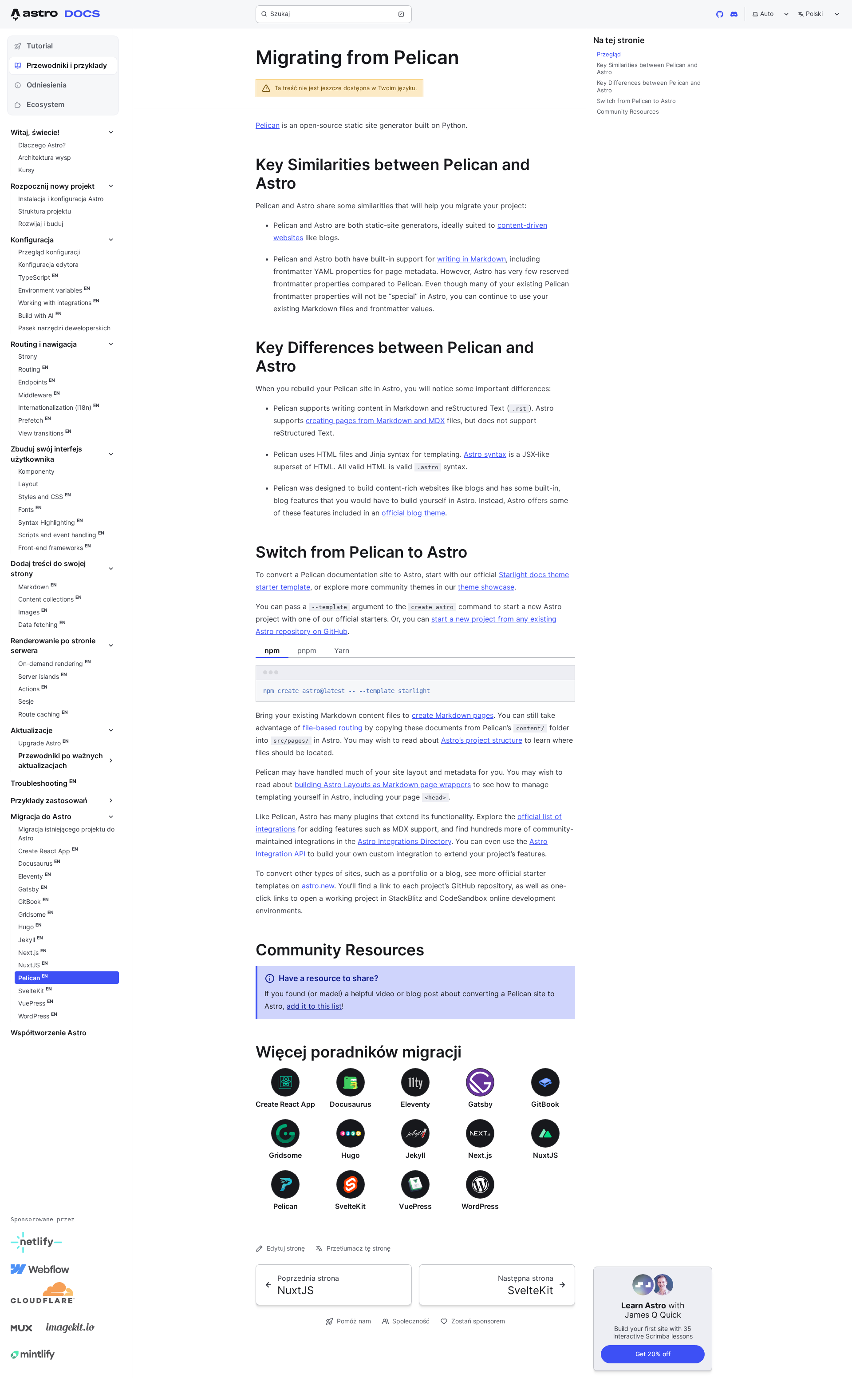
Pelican (268, 125)
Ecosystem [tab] (45, 104)
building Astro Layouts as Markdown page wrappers (383, 784)
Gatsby (480, 1104)
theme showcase (486, 586)
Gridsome (285, 1155)
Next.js (480, 1155)
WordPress (480, 1206)
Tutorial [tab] (40, 45)
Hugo (350, 1155)
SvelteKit (350, 1206)
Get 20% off (653, 1354)
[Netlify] (36, 1242)
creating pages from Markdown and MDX (375, 420)
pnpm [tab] (306, 650)
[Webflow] (40, 1269)
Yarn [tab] (341, 650)
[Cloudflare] (43, 1296)
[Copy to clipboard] (564, 690)
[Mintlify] (33, 1354)
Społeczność (411, 1321)
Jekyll (415, 1155)
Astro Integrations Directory (404, 841)
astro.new (318, 885)
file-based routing (333, 727)
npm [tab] (272, 650)
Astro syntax (485, 454)
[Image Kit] (70, 1327)
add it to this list (314, 1006)
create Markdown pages (452, 715)
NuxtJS (545, 1155)
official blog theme (413, 512)
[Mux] (21, 1327)
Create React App (285, 1104)
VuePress (415, 1206)
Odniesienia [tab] (47, 84)
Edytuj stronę (286, 1248)
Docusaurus (350, 1104)
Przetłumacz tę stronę (358, 1248)
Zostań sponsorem (478, 1321)
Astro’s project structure (481, 740)
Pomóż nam (354, 1321)
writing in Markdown (471, 258)
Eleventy (415, 1104)
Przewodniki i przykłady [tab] (67, 65)
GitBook (545, 1104)
